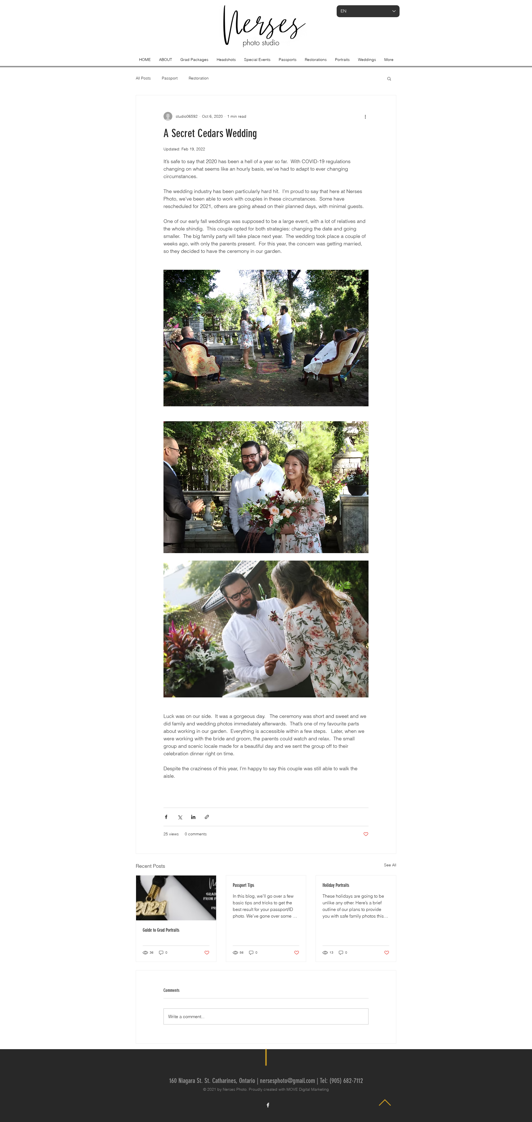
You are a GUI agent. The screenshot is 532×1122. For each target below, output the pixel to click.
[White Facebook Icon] (268, 1105)
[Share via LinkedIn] (193, 817)
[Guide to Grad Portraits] (176, 897)
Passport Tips (243, 885)
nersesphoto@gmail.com (287, 1081)
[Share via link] (206, 817)
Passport (170, 78)
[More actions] (365, 116)
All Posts (143, 78)
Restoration (199, 78)
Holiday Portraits (336, 885)
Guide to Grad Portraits (161, 930)
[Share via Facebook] (166, 817)
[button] (389, 78)
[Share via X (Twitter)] (179, 817)
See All (390, 864)
